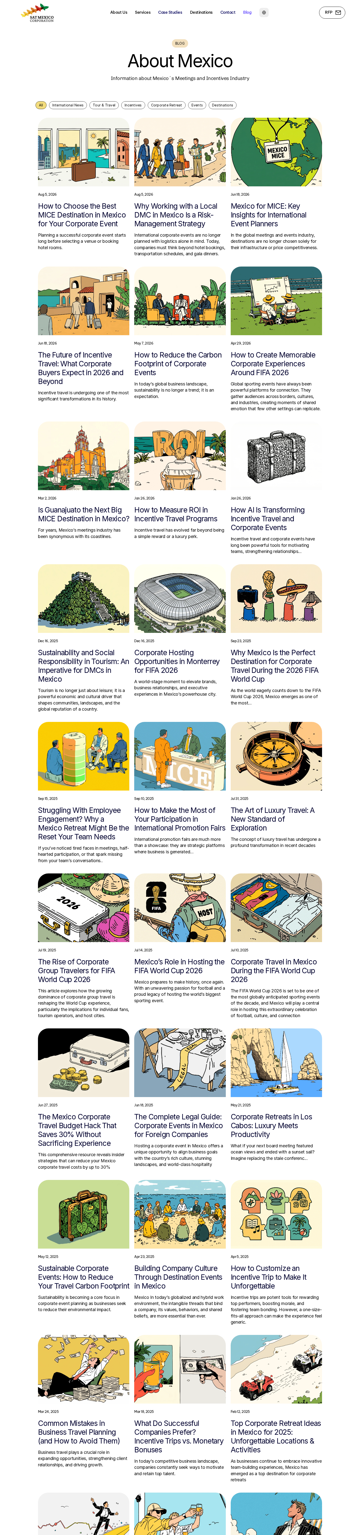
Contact (228, 12)
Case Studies (170, 12)
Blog (247, 12)
